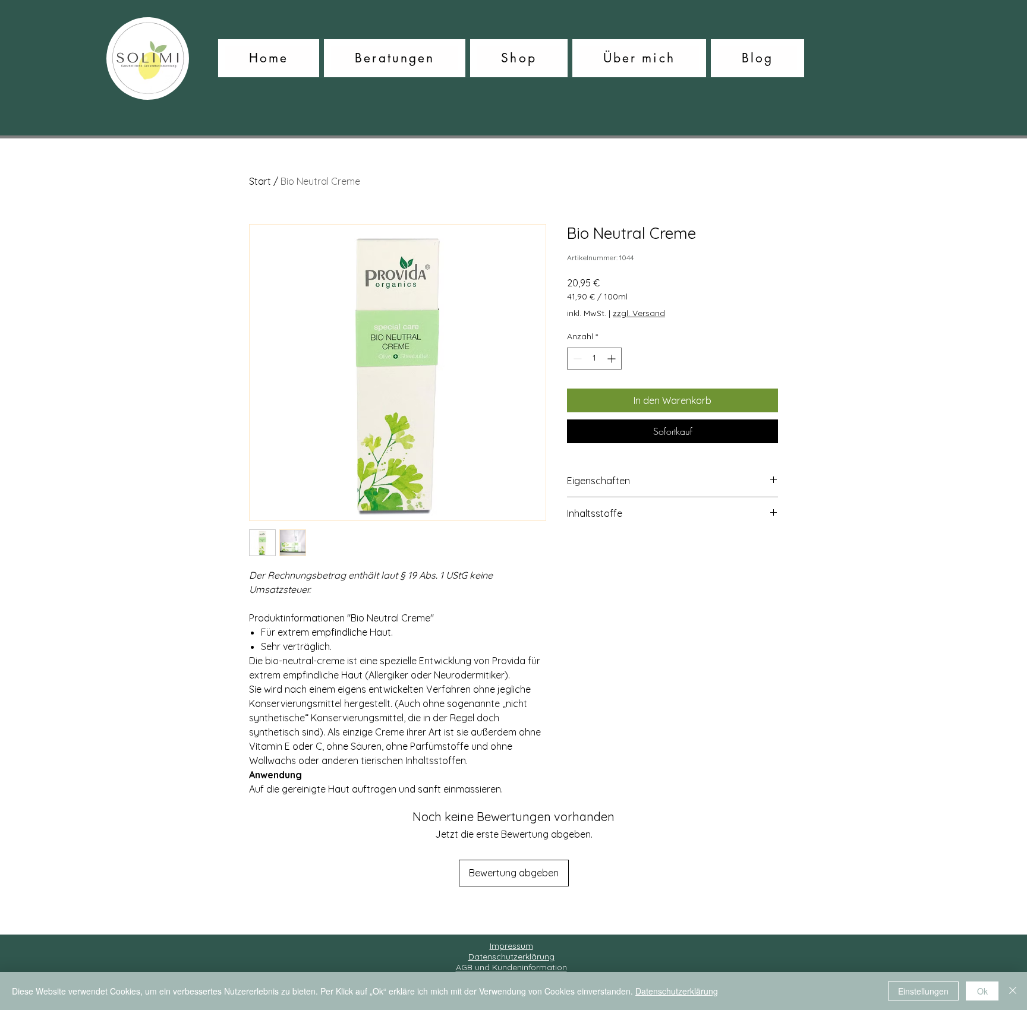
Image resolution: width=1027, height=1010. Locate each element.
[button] (394, 58)
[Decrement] (576, 358)
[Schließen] (1013, 990)
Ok (982, 991)
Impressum (511, 945)
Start (260, 181)
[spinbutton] (594, 358)
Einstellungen (923, 991)
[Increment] (612, 358)
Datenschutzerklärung (676, 991)
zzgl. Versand (639, 313)
